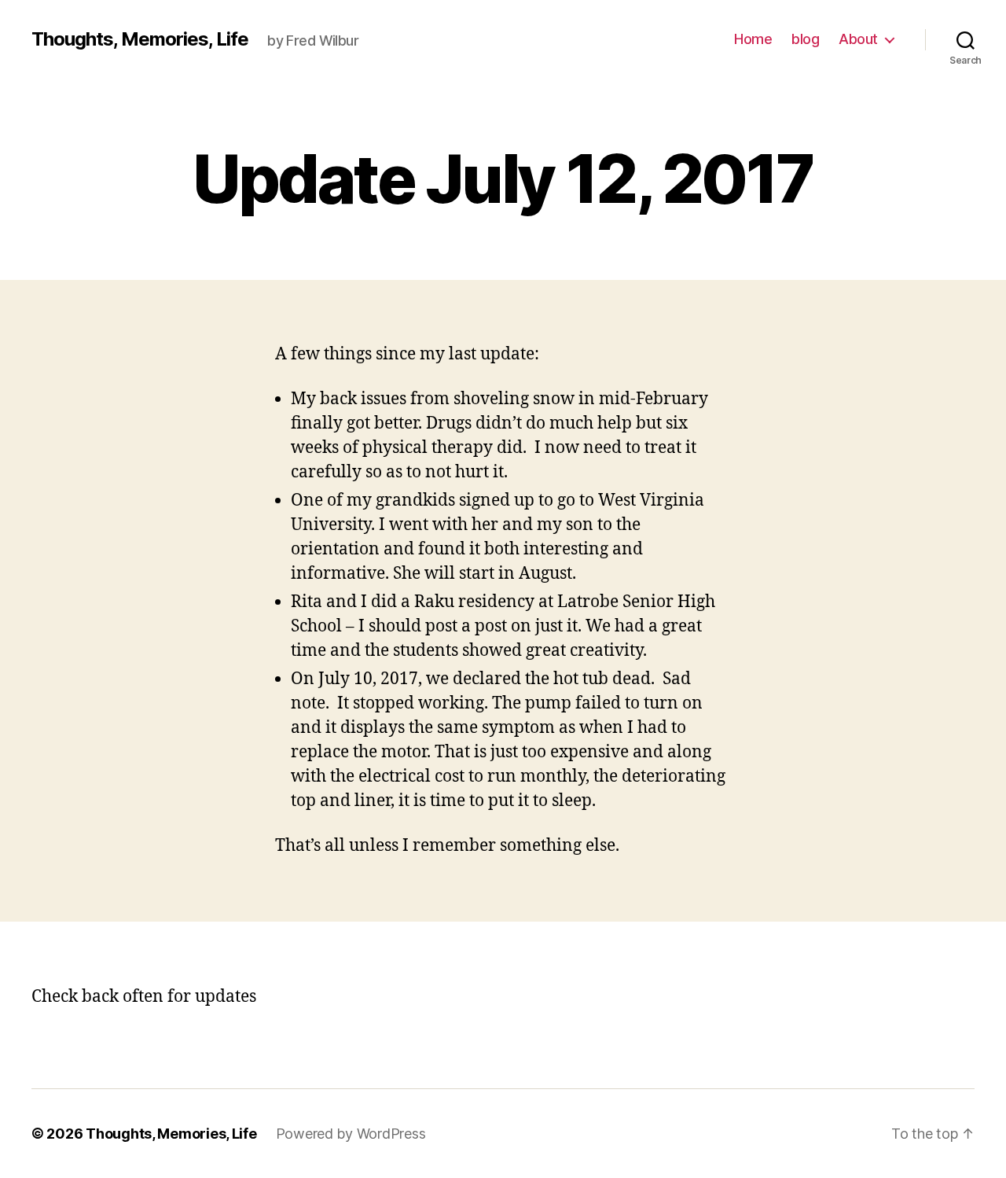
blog (805, 39)
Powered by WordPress (351, 1133)
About (858, 39)
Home (753, 39)
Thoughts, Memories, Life (139, 39)
